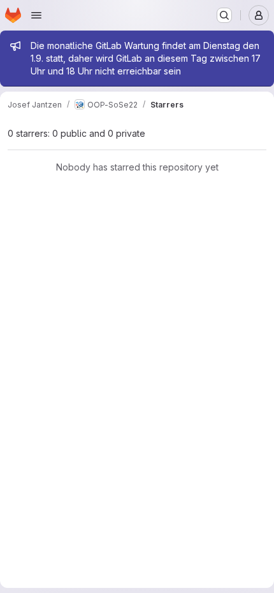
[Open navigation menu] (36, 15)
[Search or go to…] (224, 15)
